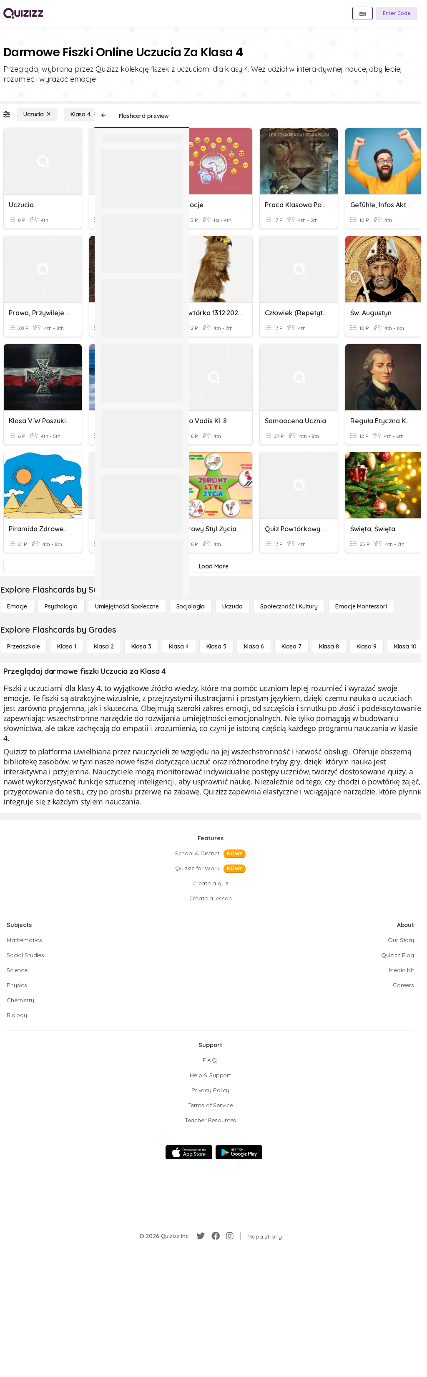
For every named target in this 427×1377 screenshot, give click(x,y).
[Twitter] (200, 1236)
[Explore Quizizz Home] (23, 13)
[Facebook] (215, 1236)
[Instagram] (230, 1236)
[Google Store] (239, 1152)
